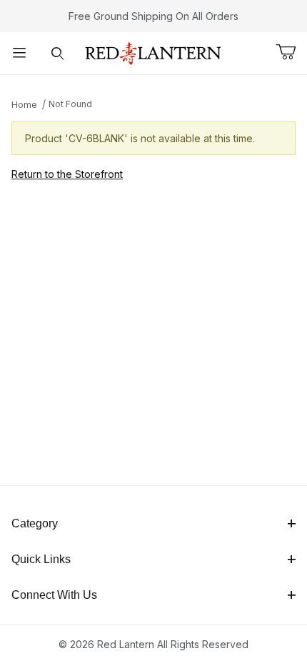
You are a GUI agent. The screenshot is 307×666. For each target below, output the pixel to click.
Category (34, 523)
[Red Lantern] (154, 52)
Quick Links (41, 559)
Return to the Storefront (67, 174)
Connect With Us (54, 595)
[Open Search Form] (58, 53)
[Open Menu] (19, 53)
